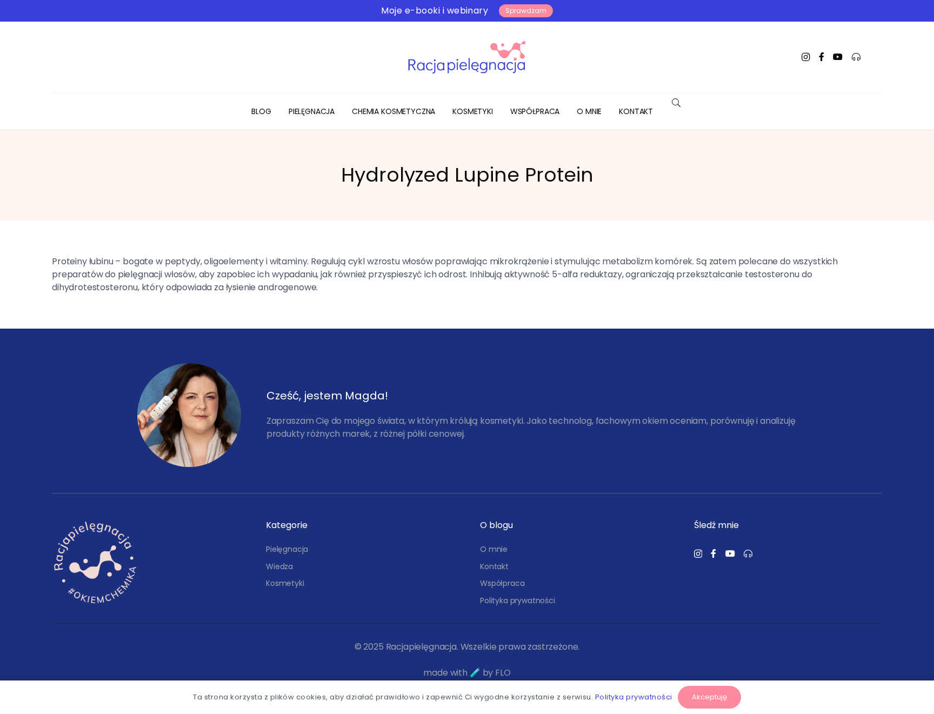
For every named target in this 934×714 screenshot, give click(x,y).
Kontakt (494, 566)
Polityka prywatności (517, 600)
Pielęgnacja (287, 549)
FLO (503, 672)
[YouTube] (838, 56)
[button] (341, 111)
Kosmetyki (285, 583)
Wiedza (279, 566)
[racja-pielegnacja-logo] (467, 57)
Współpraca (502, 583)
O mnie (494, 549)
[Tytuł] (821, 56)
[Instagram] (806, 57)
